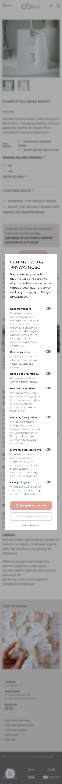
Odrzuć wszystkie (31, 525)
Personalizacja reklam (22, 388)
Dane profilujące (19, 482)
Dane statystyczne (20, 308)
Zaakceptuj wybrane (31, 516)
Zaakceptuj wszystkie (31, 505)
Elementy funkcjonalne (23, 417)
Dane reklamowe (20, 352)
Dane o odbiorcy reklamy (24, 373)
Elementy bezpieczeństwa (25, 449)
